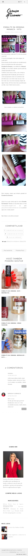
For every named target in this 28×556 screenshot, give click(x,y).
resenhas (18, 513)
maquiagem (12, 513)
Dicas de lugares (18, 504)
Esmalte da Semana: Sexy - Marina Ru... (11, 292)
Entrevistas (20, 506)
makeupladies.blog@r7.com (9, 205)
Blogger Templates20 (20, 552)
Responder (24, 386)
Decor (10, 504)
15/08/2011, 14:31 (12, 375)
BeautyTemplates (5, 552)
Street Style (6, 511)
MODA (6, 508)
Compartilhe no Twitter (15, 233)
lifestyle (17, 511)
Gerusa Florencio (14, 393)
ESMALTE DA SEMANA (12, 241)
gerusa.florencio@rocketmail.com (10, 207)
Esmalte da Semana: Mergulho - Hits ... (14, 356)
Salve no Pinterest (15, 237)
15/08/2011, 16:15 (12, 396)
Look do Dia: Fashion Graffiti (16, 527)
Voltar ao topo (20, 554)
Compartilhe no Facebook (14, 230)
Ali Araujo (11, 398)
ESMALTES (23, 241)
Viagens (12, 510)
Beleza (5, 504)
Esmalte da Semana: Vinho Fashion (11, 324)
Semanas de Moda (17, 509)
